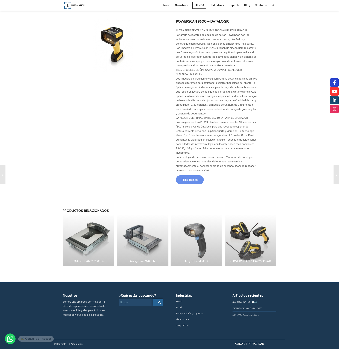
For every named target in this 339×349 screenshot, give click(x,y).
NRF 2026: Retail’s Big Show (246, 314)
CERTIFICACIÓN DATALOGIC (247, 308)
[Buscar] (272, 5)
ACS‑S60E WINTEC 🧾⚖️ (245, 301)
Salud (179, 307)
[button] (10, 338)
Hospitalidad (182, 325)
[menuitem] (167, 5)
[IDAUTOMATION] (75, 5)
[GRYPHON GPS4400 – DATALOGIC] (336, 174)
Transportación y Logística (189, 313)
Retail (179, 301)
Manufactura (182, 319)
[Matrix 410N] (2, 174)
